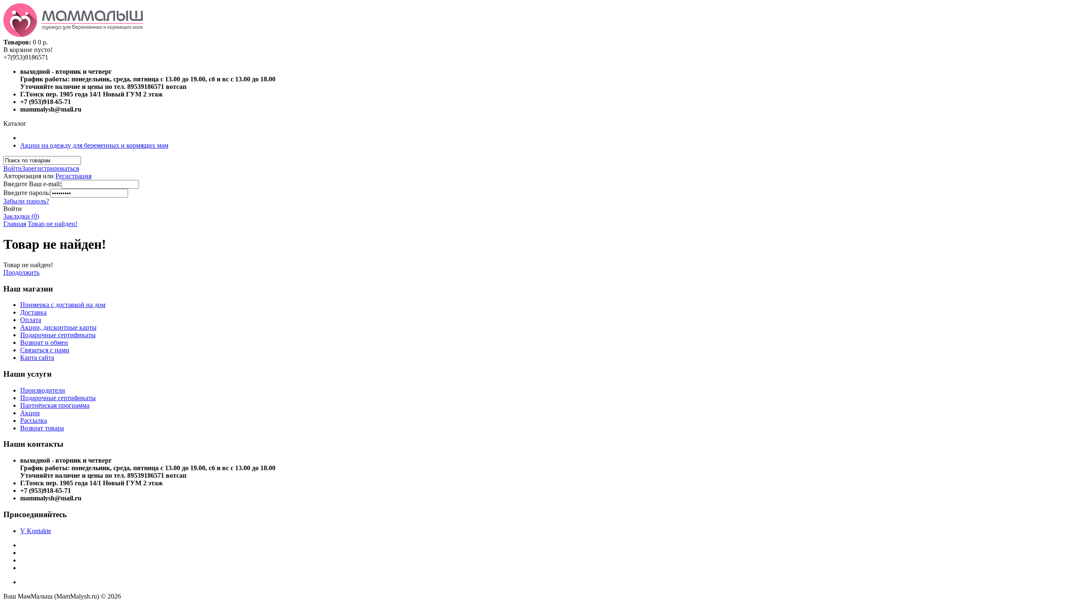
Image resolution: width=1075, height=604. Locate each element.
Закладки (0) (21, 216)
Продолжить (21, 272)
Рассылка (33, 420)
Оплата (30, 319)
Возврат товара (42, 428)
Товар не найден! (52, 223)
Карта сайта (37, 357)
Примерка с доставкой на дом (62, 304)
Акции (30, 413)
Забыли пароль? (26, 201)
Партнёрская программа (54, 405)
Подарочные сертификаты (58, 334)
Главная (14, 223)
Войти (12, 168)
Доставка (33, 312)
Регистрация (73, 176)
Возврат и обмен (44, 342)
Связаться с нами (44, 350)
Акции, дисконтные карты (58, 327)
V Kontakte (35, 530)
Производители (42, 390)
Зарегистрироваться (50, 168)
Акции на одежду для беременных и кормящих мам (94, 145)
